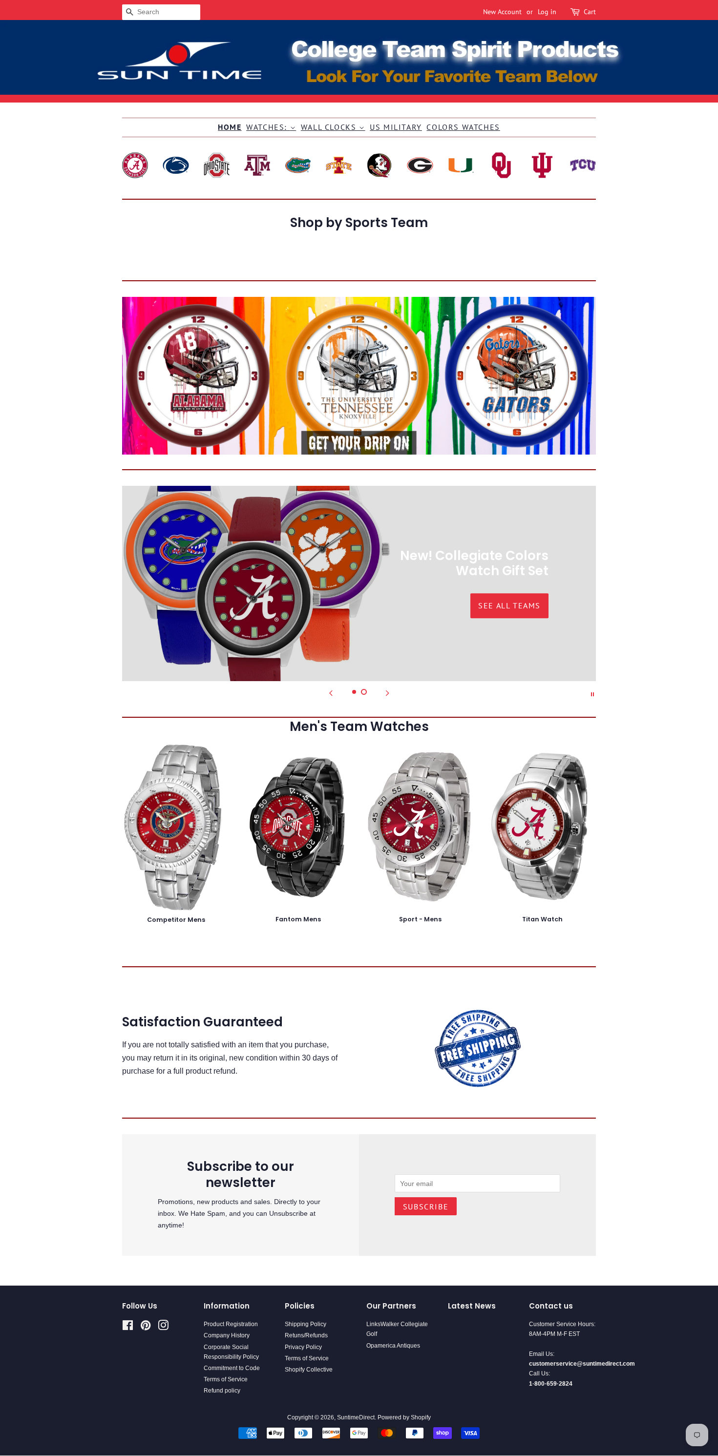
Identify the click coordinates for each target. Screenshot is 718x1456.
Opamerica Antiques (393, 1345)
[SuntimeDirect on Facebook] (127, 1327)
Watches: (268, 127)
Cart (590, 11)
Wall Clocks (330, 127)
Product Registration (231, 1324)
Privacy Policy (303, 1347)
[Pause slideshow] (592, 693)
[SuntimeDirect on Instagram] (163, 1327)
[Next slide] (387, 693)
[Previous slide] (330, 693)
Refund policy (222, 1390)
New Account (502, 11)
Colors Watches (463, 127)
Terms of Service (226, 1379)
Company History (227, 1335)
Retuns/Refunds (306, 1335)
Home (229, 127)
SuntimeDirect (356, 1417)
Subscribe (425, 1206)
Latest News (472, 1306)
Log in (547, 11)
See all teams (208, 605)
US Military (396, 127)
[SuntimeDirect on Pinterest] (145, 1327)
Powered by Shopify (404, 1417)
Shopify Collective (309, 1369)
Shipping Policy (305, 1324)
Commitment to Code (232, 1368)
